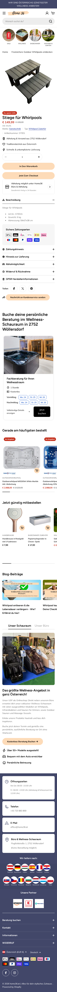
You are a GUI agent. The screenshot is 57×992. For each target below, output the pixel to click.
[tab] (19, 626)
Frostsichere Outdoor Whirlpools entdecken (32, 52)
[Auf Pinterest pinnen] (31, 288)
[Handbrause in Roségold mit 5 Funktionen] (14, 520)
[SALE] (8, 35)
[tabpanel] (28, 698)
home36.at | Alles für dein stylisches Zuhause (31, 983)
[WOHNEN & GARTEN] (48, 35)
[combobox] (28, 21)
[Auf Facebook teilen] (14, 288)
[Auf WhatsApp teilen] (22, 288)
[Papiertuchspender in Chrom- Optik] (40, 520)
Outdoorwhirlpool (11, 478)
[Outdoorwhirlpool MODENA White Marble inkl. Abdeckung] (21, 455)
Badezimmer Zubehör (38, 535)
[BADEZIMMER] (35, 35)
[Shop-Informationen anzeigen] (50, 187)
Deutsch (34, 952)
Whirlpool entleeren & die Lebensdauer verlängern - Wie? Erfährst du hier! (19, 609)
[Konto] (47, 13)
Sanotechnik (15, 128)
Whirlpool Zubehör (37, 128)
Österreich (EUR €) (15, 952)
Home (5, 52)
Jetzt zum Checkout (28, 175)
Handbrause (8, 535)
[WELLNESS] (21, 35)
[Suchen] (50, 21)
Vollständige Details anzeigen (15, 411)
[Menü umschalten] (4, 13)
